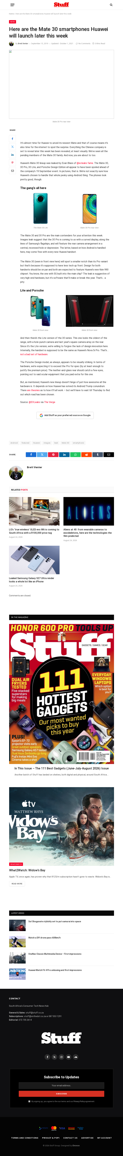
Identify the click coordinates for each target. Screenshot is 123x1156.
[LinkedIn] (12, 154)
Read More (17, 884)
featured (25, 443)
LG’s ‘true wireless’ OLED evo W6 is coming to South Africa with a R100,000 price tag (34, 531)
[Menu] (12, 5)
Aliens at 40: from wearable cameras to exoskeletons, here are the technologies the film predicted (87, 533)
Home (11, 14)
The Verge (49, 402)
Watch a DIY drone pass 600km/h (44, 937)
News (12, 22)
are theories (33, 390)
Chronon (76, 1145)
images (47, 443)
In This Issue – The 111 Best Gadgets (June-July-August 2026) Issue (61, 768)
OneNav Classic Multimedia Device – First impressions (54, 954)
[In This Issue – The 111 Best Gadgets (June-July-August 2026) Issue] (61, 694)
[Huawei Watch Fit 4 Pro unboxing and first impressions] (17, 974)
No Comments (84, 43)
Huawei (36, 443)
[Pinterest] (12, 162)
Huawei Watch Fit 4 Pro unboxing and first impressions (55, 970)
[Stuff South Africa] (61, 5)
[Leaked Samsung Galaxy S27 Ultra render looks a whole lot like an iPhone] (34, 560)
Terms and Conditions (24, 1138)
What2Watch (16, 864)
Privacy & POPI (51, 1138)
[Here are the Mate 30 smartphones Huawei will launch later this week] (61, 84)
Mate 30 (65, 443)
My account (104, 1138)
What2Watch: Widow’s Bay (27, 870)
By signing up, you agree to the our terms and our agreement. (63, 1101)
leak (56, 443)
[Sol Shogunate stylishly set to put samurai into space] (17, 925)
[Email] (12, 170)
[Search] (110, 5)
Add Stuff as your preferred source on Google (67, 415)
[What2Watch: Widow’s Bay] (61, 826)
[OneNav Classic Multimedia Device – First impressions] (17, 958)
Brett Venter (23, 43)
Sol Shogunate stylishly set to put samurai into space (54, 921)
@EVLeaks (34, 402)
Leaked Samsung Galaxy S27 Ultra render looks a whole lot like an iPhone (31, 580)
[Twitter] (12, 146)
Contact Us (70, 1138)
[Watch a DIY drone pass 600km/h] (17, 941)
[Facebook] (12, 138)
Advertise (87, 1138)
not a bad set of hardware (34, 354)
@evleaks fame (85, 163)
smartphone (78, 443)
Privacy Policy (79, 1101)
